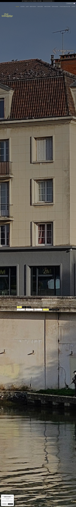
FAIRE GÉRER (40, 6)
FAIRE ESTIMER (47, 6)
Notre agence (55, 6)
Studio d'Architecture (65, 6)
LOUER (27, 6)
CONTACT (73, 6)
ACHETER (22, 6)
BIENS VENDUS (33, 6)
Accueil (17, 6)
